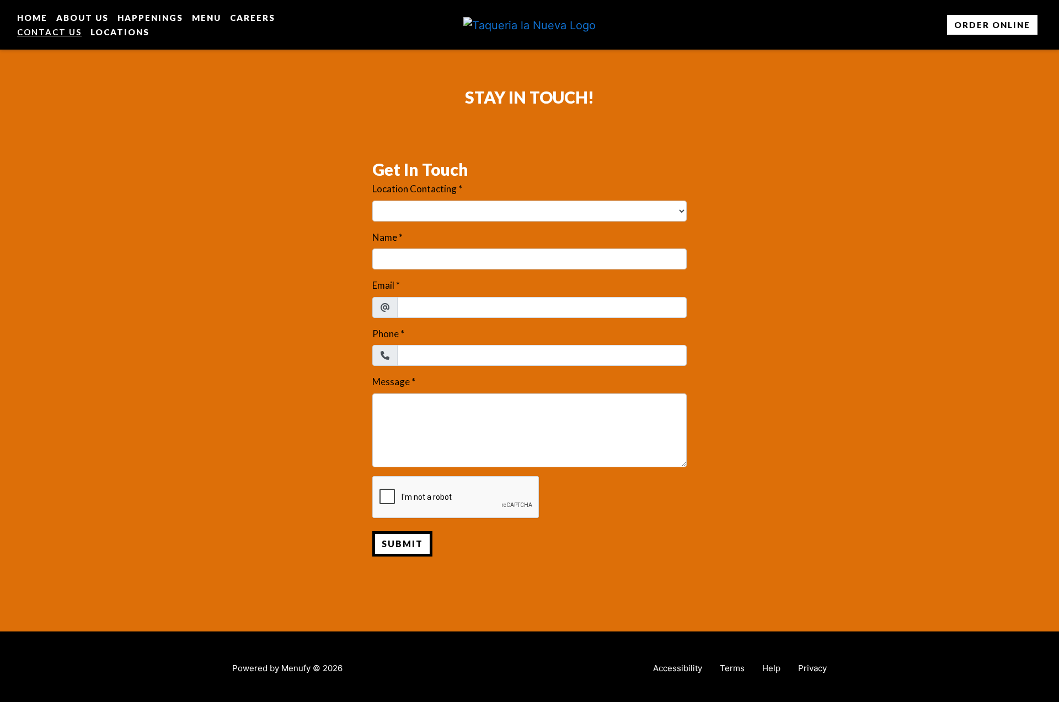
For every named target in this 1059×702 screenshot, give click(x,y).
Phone (385, 333)
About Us (82, 18)
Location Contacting (414, 189)
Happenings (150, 18)
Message (391, 381)
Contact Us (49, 32)
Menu (206, 18)
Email (383, 285)
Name (384, 237)
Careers (252, 18)
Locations (119, 32)
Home (32, 18)
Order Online (992, 25)
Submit (402, 543)
